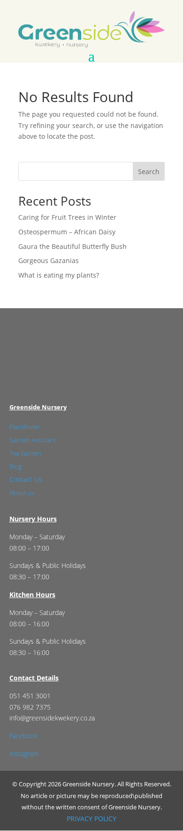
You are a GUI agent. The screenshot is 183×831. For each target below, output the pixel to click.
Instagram (23, 753)
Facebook (23, 735)
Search (149, 171)
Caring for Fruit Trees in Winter (67, 217)
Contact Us (25, 479)
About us (21, 492)
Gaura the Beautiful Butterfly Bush (72, 246)
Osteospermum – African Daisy (66, 231)
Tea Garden (25, 453)
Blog (15, 466)
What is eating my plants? (58, 275)
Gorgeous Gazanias (48, 260)
